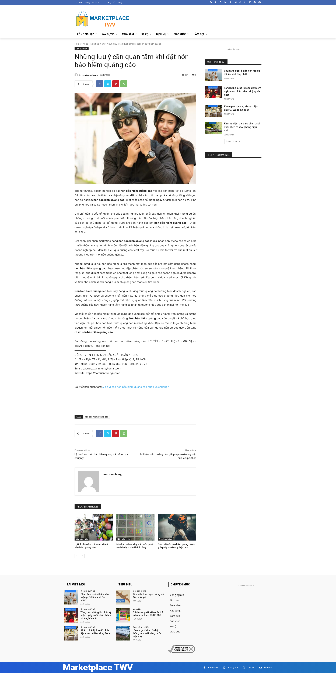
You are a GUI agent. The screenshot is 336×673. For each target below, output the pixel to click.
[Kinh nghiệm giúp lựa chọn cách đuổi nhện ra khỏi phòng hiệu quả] (213, 128)
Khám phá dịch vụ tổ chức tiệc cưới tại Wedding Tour (95, 632)
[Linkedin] (225, 3)
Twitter (250, 667)
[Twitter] (250, 3)
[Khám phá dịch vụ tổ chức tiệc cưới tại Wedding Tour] (213, 111)
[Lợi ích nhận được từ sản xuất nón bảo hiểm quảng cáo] (94, 527)
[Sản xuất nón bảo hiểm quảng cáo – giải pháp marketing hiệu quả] (177, 527)
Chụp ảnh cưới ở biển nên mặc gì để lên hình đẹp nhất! (94, 597)
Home (78, 43)
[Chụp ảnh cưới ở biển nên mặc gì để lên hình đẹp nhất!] (213, 75)
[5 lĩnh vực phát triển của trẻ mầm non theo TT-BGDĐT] (123, 615)
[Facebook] (216, 3)
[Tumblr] (245, 3)
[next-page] (82, 556)
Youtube (268, 667)
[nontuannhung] (77, 75)
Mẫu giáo (137, 609)
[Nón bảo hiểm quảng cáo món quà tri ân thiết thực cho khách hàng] (135, 527)
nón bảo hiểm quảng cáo (96, 416)
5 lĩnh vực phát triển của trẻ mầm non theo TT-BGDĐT (148, 614)
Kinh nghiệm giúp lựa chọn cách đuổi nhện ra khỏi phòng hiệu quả (242, 127)
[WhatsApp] (123, 83)
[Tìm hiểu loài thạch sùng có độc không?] (123, 597)
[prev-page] (77, 556)
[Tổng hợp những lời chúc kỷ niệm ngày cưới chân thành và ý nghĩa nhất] (213, 92)
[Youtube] (259, 3)
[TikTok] (240, 3)
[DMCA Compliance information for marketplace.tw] (181, 651)
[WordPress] (255, 3)
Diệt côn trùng (139, 591)
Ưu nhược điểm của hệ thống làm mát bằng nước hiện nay (147, 633)
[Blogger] (211, 3)
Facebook (213, 667)
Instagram (233, 667)
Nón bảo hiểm (97, 43)
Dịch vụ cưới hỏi (88, 591)
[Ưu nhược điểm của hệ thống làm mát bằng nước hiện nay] (123, 633)
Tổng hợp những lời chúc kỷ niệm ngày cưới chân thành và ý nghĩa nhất (242, 91)
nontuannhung (90, 75)
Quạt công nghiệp (141, 627)
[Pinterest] (230, 3)
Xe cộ (85, 43)
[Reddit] (235, 3)
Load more (231, 141)
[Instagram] (221, 3)
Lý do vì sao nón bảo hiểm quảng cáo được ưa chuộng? (135, 386)
